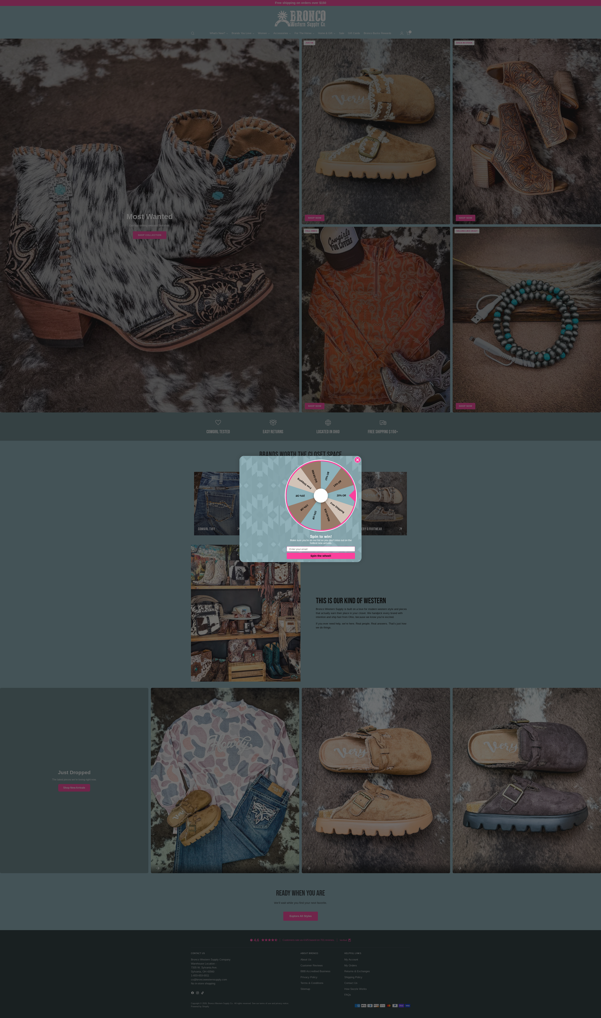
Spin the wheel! (321, 555)
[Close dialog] (357, 460)
